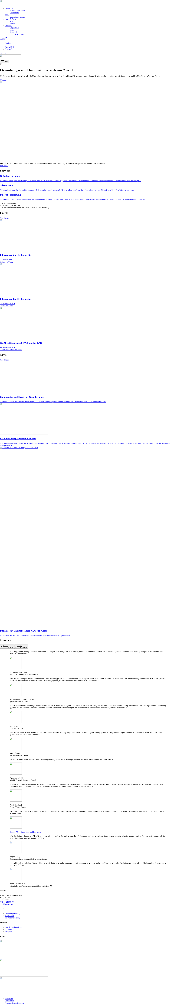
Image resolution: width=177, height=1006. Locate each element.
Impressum (9, 999)
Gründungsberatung (17, 10)
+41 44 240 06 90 (7, 902)
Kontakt (8, 43)
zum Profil (4, 166)
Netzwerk (13, 32)
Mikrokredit (14, 13)
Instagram (8, 932)
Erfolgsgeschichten (17, 34)
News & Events (11, 19)
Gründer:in (9, 8)
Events (12, 23)
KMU (7, 15)
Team (12, 30)
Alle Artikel (4, 360)
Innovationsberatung (17, 17)
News (12, 21)
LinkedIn (8, 929)
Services (3, 53)
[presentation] (4, 62)
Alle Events (4, 218)
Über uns (8, 26)
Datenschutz (9, 1001)
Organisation (14, 28)
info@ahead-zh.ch (7, 904)
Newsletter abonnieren (13, 927)
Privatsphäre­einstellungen (14, 1003)
